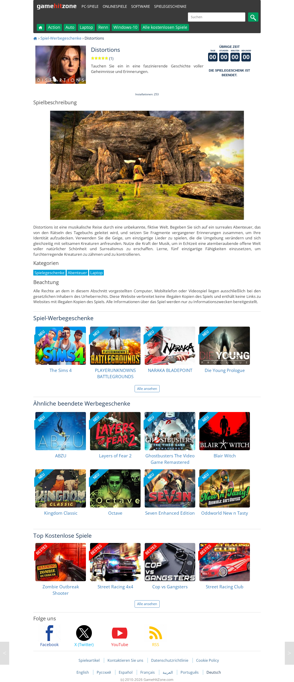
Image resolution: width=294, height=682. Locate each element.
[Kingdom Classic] (60, 488)
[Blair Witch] (224, 431)
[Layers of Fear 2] (115, 431)
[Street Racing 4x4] (115, 562)
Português (190, 672)
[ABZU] (60, 431)
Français (148, 672)
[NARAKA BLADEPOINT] (170, 346)
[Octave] (115, 488)
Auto (69, 27)
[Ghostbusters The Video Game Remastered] (170, 431)
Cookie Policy (207, 660)
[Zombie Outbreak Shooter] (60, 562)
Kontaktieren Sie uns (125, 660)
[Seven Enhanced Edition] (170, 488)
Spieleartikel (89, 660)
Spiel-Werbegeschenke (61, 38)
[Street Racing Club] (224, 562)
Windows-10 (125, 27)
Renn (103, 27)
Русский (104, 672)
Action (54, 27)
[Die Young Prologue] (224, 346)
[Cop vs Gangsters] (170, 562)
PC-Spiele (90, 6)
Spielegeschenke (170, 6)
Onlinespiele (115, 6)
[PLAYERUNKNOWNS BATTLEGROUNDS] (115, 346)
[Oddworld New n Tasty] (224, 488)
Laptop (86, 27)
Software (140, 6)
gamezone (57, 5)
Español (126, 672)
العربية (168, 672)
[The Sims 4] (60, 346)
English (83, 672)
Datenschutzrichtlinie (169, 660)
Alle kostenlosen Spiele (165, 27)
